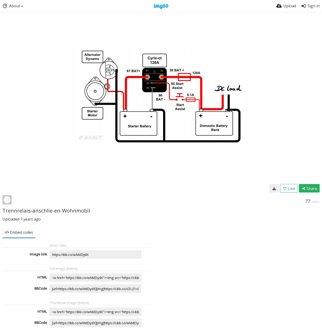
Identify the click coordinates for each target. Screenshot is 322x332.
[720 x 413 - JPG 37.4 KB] (274, 188)
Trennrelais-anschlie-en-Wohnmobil (46, 210)
